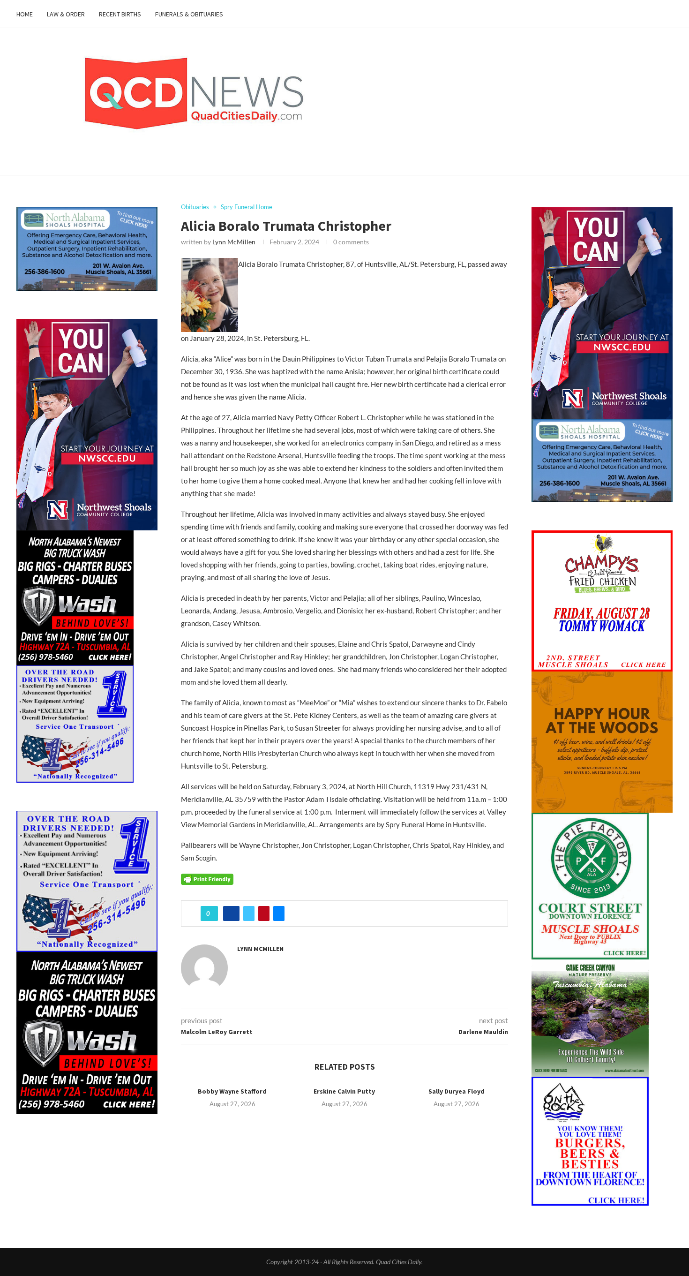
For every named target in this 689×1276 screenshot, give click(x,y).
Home (24, 14)
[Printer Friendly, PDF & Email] (207, 879)
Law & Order (66, 14)
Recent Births (120, 14)
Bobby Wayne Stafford (232, 1091)
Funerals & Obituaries (189, 14)
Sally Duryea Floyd (456, 1091)
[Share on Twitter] (249, 913)
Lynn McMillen (233, 242)
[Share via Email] (279, 913)
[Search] (668, 14)
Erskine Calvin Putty (344, 1091)
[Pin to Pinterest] (264, 913)
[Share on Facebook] (231, 913)
